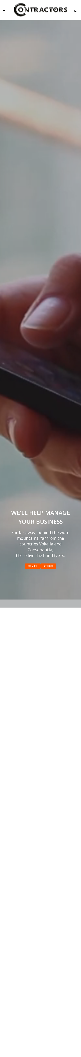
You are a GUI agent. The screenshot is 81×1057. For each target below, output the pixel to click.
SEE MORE (32, 566)
